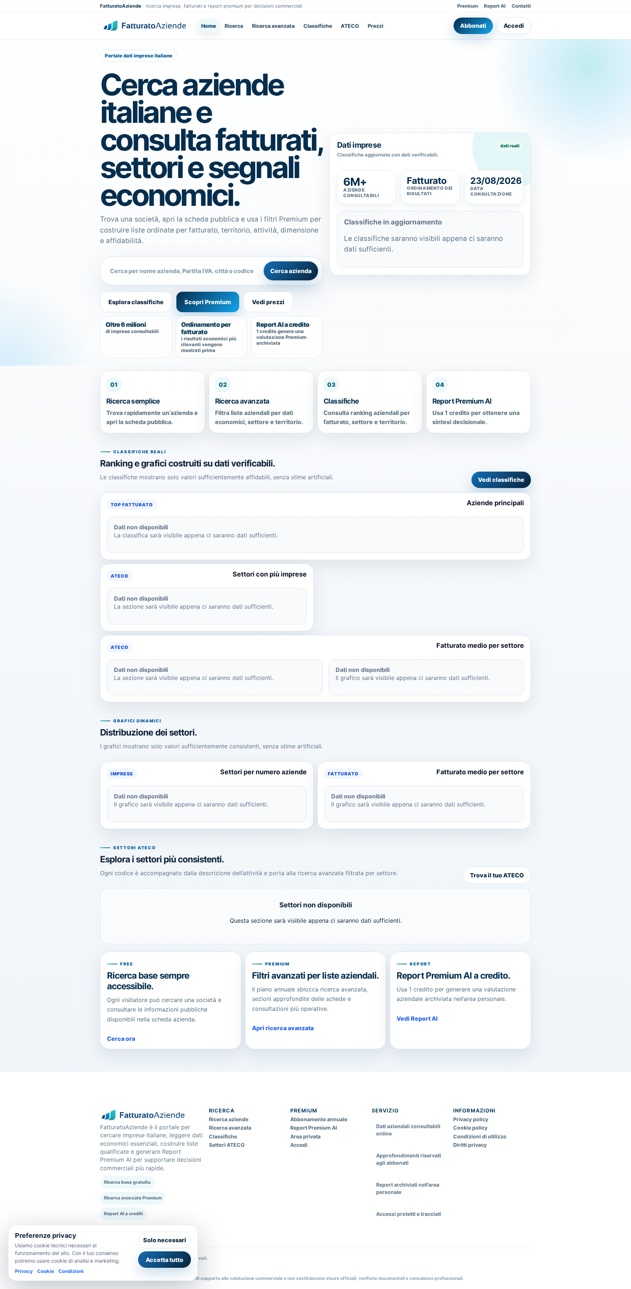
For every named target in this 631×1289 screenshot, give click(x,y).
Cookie (45, 1271)
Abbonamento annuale (318, 1119)
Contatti (521, 6)
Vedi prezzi (268, 302)
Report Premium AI (313, 1127)
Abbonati (473, 25)
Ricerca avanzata (273, 26)
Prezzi (375, 26)
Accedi (514, 25)
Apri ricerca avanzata (283, 1028)
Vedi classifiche (501, 479)
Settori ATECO (227, 1145)
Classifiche (317, 26)
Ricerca (234, 26)
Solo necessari (164, 1240)
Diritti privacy (470, 1145)
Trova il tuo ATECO (497, 875)
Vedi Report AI (417, 1018)
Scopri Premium (207, 302)
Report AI (495, 6)
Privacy (24, 1271)
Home (208, 26)
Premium (467, 6)
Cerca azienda (290, 271)
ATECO (350, 26)
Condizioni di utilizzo (479, 1136)
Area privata (305, 1136)
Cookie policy (470, 1127)
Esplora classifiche (136, 302)
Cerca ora (121, 1038)
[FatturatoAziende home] (144, 25)
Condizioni (71, 1271)
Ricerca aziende (228, 1119)
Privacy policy (470, 1119)
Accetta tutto (164, 1259)
